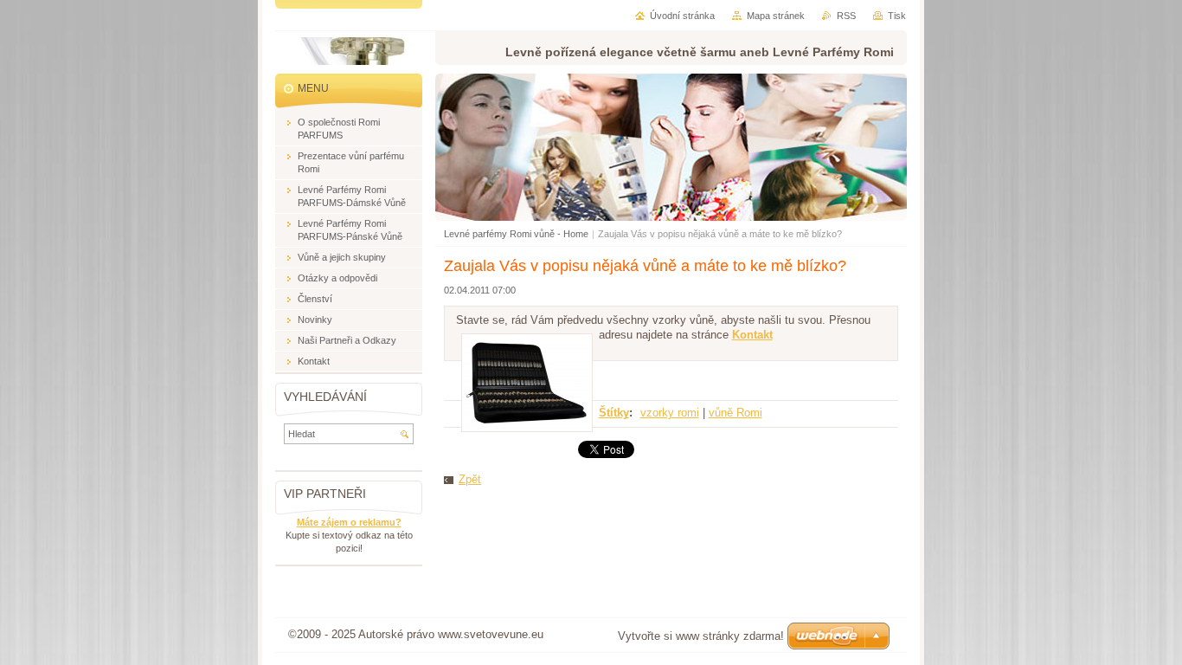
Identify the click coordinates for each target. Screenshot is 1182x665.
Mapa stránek (776, 15)
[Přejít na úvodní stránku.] (355, 56)
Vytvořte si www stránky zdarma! (701, 635)
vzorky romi (669, 412)
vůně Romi (735, 412)
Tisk (897, 15)
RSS (846, 15)
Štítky (614, 412)
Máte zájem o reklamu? (349, 522)
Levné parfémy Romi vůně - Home (516, 234)
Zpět (470, 479)
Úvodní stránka (682, 15)
